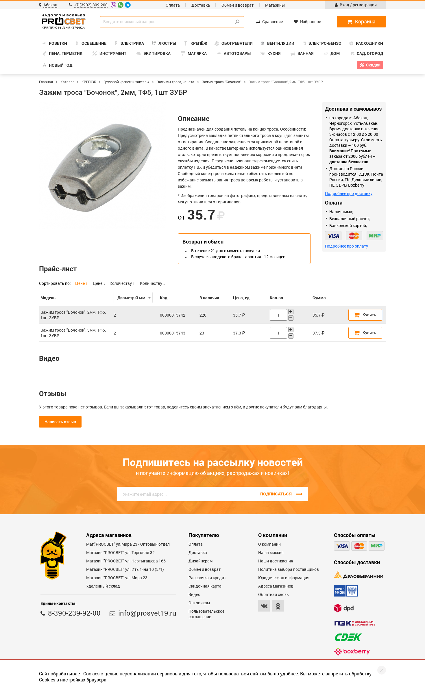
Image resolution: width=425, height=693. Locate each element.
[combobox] (133, 297)
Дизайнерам (200, 561)
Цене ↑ (81, 283)
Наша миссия (271, 552)
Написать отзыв (60, 421)
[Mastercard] (354, 235)
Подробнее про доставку (348, 193)
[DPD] (344, 608)
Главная (46, 81)
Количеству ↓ (152, 283)
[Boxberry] (352, 651)
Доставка (200, 5)
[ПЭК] (355, 623)
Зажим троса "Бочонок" (221, 81)
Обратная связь (273, 594)
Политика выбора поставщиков (288, 569)
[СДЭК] (348, 637)
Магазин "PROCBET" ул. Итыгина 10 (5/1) (125, 569)
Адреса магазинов (275, 586)
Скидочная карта (205, 586)
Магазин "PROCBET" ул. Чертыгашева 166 (126, 561)
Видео (194, 594)
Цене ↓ (99, 283)
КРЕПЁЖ (89, 81)
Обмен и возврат (237, 5)
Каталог (67, 81)
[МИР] (375, 235)
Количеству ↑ (123, 283)
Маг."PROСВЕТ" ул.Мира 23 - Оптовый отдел (128, 544)
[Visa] (333, 235)
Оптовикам (199, 602)
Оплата (173, 5)
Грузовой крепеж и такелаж (126, 81)
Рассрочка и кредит (207, 577)
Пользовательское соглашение (206, 613)
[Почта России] (346, 591)
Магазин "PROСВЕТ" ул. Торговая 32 (120, 552)
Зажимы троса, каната (175, 81)
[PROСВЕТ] (63, 21)
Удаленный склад (103, 586)
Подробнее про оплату (346, 246)
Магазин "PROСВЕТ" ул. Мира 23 (116, 577)
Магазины (275, 5)
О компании (269, 544)
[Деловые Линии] (358, 575)
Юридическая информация (283, 577)
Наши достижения (275, 561)
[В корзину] (365, 315)
